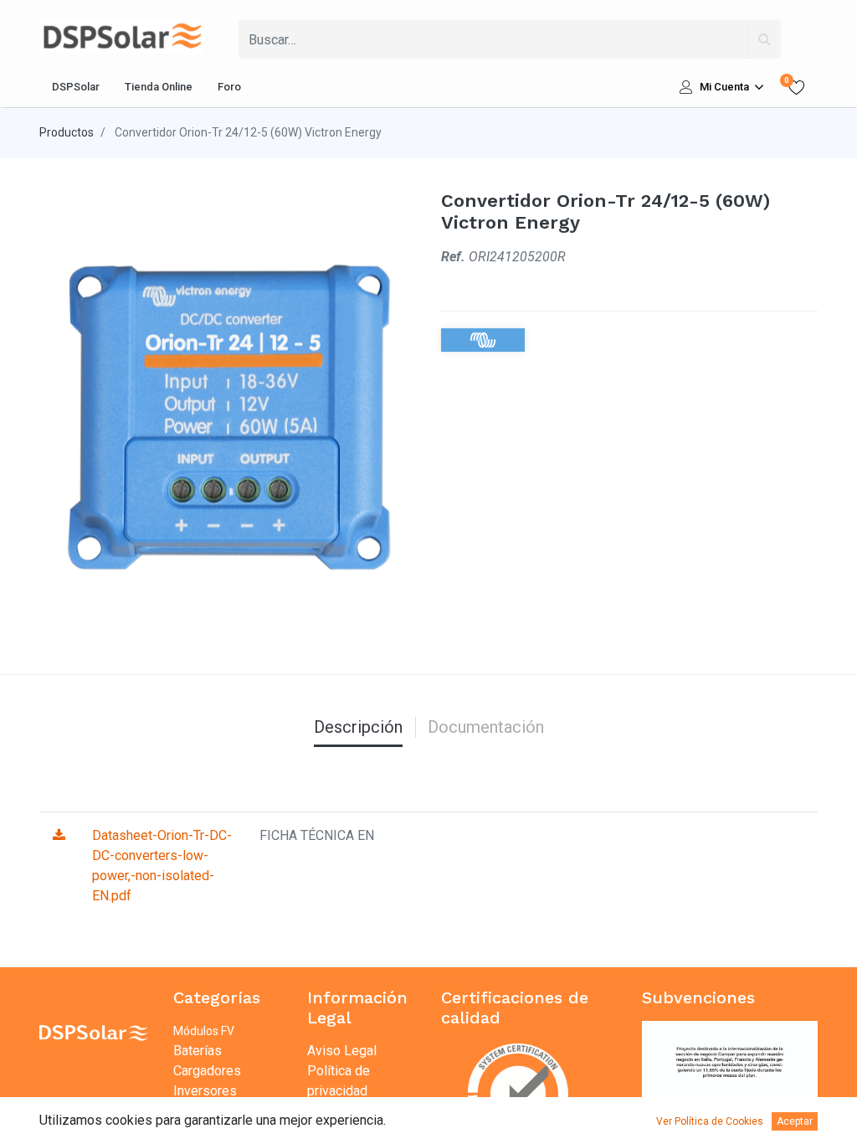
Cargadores (207, 1071)
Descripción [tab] (358, 727)
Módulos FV (203, 1031)
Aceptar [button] (795, 1121)
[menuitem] (75, 87)
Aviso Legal (342, 1051)
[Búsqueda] (764, 39)
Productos (66, 132)
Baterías (197, 1051)
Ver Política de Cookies (709, 1121)
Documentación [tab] (486, 727)
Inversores (205, 1091)
